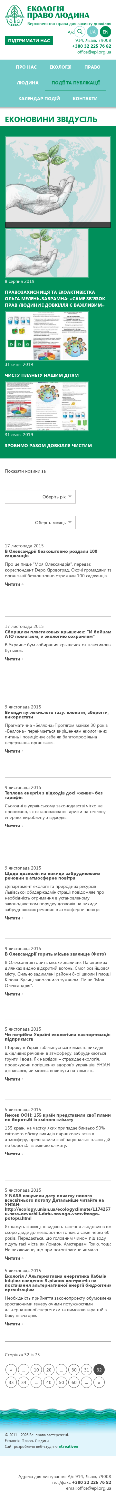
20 (49, 1370)
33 (11, 1382)
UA (93, 32)
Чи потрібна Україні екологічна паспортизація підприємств (58, 1036)
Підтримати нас (29, 40)
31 (86, 1370)
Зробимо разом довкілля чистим (48, 445)
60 (74, 1382)
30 (74, 1370)
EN (105, 32)
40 (49, 1382)
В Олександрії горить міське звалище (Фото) (55, 954)
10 (36, 1370)
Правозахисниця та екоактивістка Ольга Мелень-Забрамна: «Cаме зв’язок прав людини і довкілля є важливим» (55, 298)
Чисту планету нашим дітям (42, 375)
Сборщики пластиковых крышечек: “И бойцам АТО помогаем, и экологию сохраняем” (58, 634)
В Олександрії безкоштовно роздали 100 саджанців (51, 553)
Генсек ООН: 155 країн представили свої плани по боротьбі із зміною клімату (58, 1117)
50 (61, 1382)
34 (23, 1382)
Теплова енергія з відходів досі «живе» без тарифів (54, 795)
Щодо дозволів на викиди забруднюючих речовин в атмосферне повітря (53, 875)
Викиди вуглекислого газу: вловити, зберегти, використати (57, 714)
